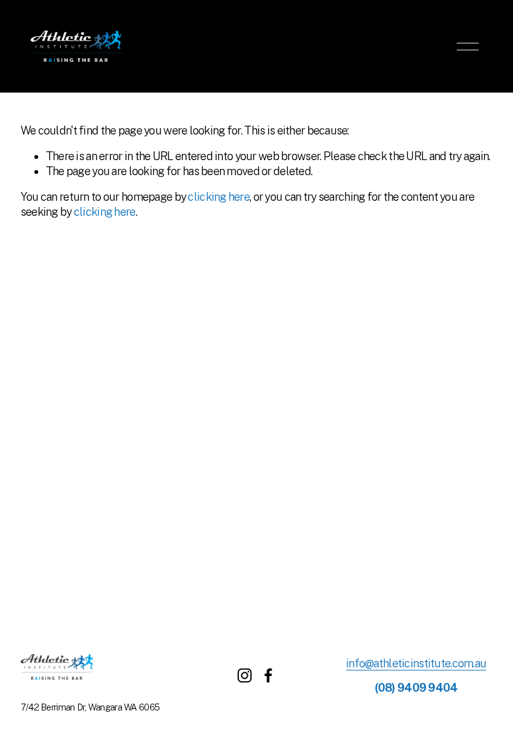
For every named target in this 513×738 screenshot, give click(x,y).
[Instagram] (244, 675)
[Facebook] (268, 675)
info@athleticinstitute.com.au (416, 663)
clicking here (219, 196)
